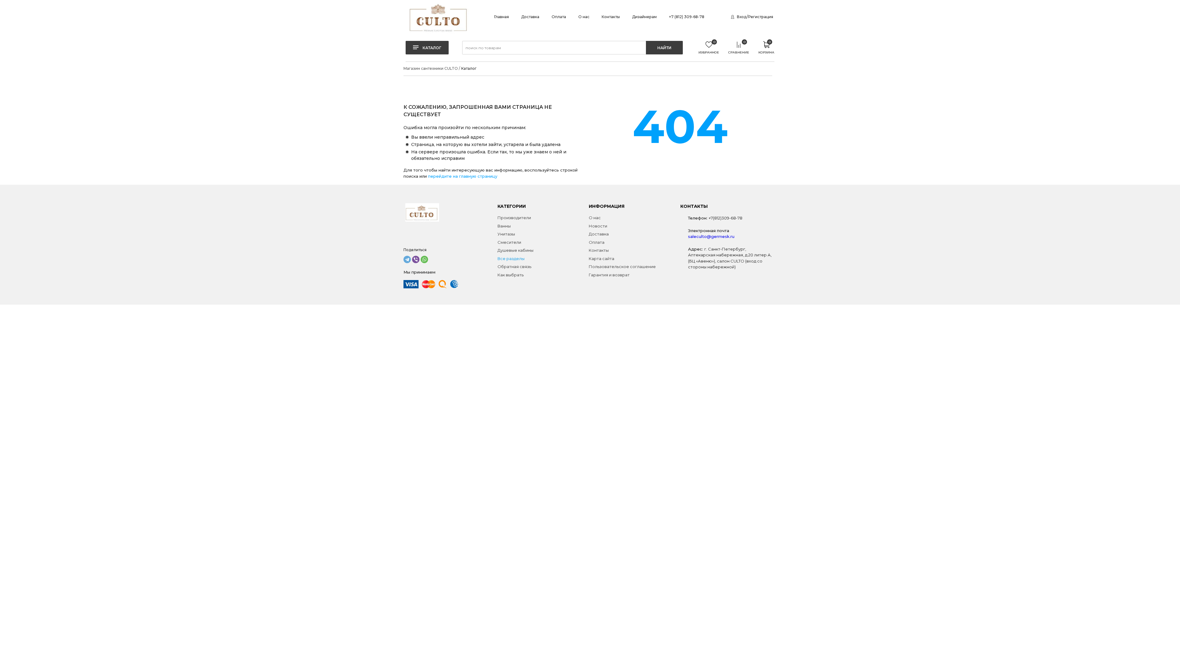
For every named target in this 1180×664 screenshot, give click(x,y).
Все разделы (511, 258)
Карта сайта (601, 258)
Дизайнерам (644, 16)
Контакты (611, 16)
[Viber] (415, 259)
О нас (583, 16)
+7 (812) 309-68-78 (686, 16)
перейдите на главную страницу (462, 176)
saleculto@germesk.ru (711, 236)
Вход (741, 16)
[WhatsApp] (424, 259)
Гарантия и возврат (609, 274)
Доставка (530, 16)
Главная (501, 16)
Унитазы (506, 233)
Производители (514, 217)
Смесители (509, 242)
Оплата (559, 16)
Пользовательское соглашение (622, 266)
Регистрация (760, 16)
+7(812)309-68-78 (725, 217)
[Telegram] (407, 259)
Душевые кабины (515, 250)
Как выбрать (511, 274)
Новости (598, 225)
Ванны (504, 225)
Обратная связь (514, 266)
